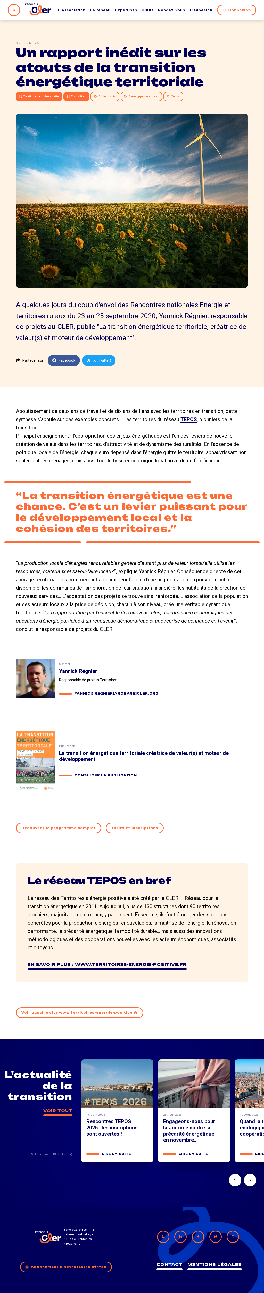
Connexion (239, 10)
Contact (169, 1264)
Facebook (67, 360)
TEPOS (188, 419)
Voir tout (57, 1110)
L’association (72, 10)
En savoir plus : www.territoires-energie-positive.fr (107, 964)
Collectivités (107, 96)
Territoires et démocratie (41, 96)
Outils (148, 10)
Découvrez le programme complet (58, 828)
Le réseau (100, 10)
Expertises (126, 10)
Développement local (144, 96)
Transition (78, 96)
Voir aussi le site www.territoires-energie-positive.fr (79, 1013)
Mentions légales (214, 1264)
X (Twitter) (102, 360)
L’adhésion (201, 10)
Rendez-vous (171, 10)
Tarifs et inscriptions (134, 828)
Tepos (175, 96)
